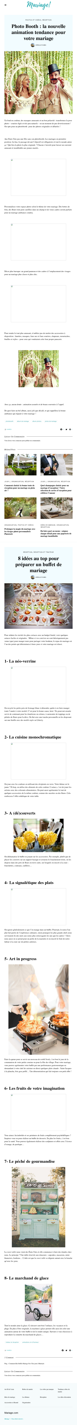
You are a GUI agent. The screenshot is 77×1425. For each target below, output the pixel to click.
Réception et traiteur (44, 552)
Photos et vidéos (33, 20)
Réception (47, 20)
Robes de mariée (27, 1389)
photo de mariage (51, 421)
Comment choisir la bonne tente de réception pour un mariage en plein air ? (19, 488)
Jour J (7, 481)
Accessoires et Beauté (11, 1402)
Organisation (17, 481)
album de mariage (23, 421)
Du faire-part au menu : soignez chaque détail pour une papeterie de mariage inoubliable (56, 533)
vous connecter (17, 440)
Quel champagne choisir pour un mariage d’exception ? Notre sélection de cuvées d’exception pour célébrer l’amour (56, 489)
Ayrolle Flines (41, 45)
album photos (36, 421)
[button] (5, 5)
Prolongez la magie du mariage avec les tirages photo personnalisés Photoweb (19, 531)
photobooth (9, 421)
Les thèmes (25, 1397)
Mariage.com (11, 1412)
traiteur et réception (12, 1342)
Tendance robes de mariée (64, 1390)
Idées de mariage (48, 525)
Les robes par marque (47, 1389)
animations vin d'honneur (30, 1342)
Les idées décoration (64, 1397)
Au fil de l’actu (9, 1389)
